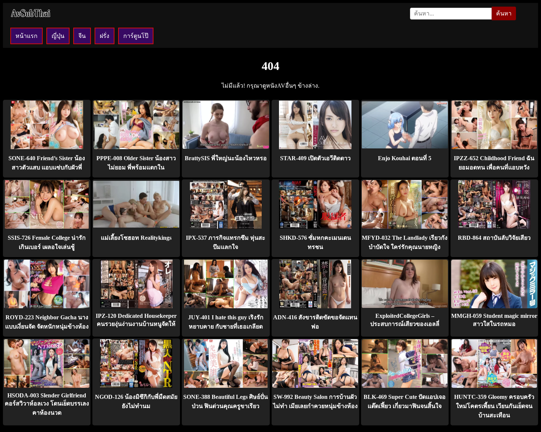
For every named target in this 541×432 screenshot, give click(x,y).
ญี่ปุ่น (58, 36)
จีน (82, 36)
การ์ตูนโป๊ (135, 36)
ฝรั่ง (104, 36)
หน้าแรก (26, 36)
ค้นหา (504, 13)
